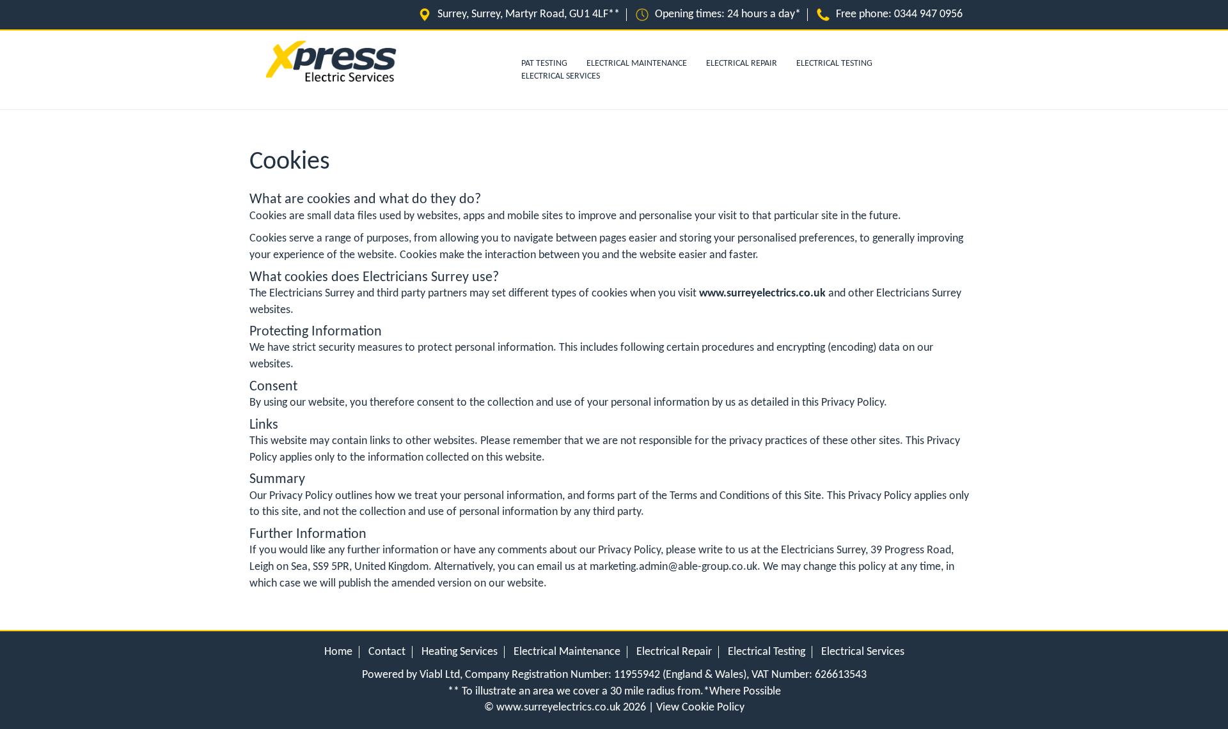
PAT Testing (544, 63)
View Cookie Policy (700, 708)
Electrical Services (560, 76)
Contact (386, 652)
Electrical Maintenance (636, 63)
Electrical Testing (834, 63)
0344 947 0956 (928, 14)
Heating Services (459, 652)
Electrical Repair (741, 63)
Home (338, 652)
